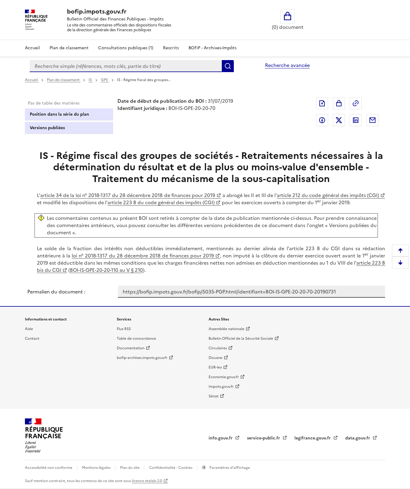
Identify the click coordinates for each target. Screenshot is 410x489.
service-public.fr (264, 438)
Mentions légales (96, 467)
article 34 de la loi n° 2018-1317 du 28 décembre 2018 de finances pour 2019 (127, 195)
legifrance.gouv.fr (313, 438)
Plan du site (130, 467)
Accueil (32, 48)
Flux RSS (124, 329)
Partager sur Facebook (322, 120)
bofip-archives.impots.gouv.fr (142, 357)
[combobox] (126, 66)
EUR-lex (215, 367)
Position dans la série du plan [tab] (59, 114)
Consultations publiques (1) (125, 48)
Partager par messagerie (372, 120)
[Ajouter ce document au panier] (339, 103)
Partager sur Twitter (339, 120)
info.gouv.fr (221, 438)
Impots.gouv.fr (221, 386)
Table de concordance (136, 338)
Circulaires (218, 348)
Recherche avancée (287, 65)
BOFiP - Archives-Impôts (212, 48)
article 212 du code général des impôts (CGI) (328, 195)
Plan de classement (69, 48)
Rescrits (171, 48)
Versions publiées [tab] (47, 128)
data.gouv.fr (358, 438)
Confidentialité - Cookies (171, 467)
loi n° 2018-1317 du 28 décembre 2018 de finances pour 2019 (143, 255)
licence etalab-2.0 (147, 481)
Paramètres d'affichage (229, 467)
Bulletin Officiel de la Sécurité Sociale (241, 338)
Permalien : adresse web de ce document (356, 103)
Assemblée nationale (226, 329)
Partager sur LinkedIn (356, 120)
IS (91, 80)
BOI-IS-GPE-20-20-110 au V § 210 (106, 270)
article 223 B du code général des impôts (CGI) (161, 202)
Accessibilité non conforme (49, 467)
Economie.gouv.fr (224, 377)
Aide (29, 329)
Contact (32, 338)
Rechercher (228, 66)
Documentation (130, 348)
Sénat (214, 396)
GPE (105, 80)
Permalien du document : (56, 291)
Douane (215, 357)
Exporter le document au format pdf (322, 103)
